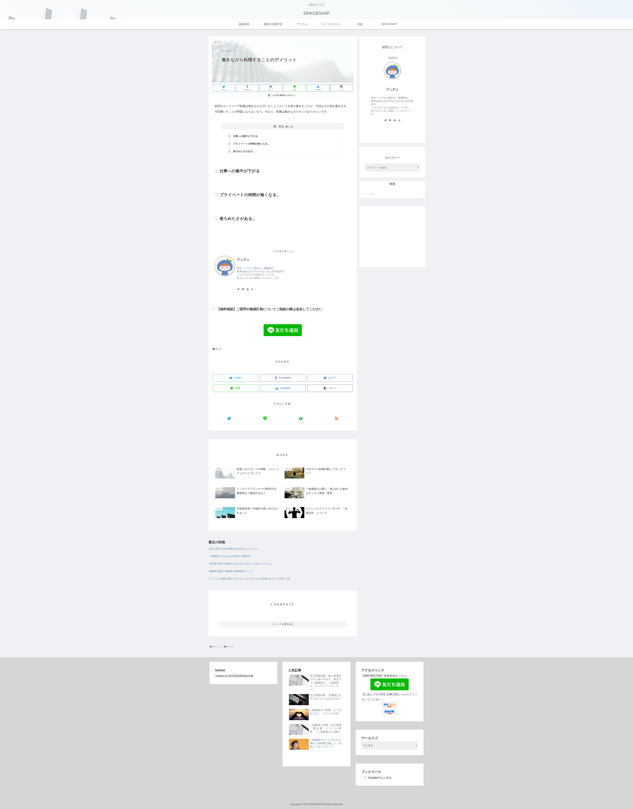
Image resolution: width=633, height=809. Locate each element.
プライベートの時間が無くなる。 (251, 143)
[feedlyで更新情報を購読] (248, 289)
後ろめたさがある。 (244, 151)
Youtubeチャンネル (380, 777)
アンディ (243, 259)
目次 (281, 126)
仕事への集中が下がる (245, 136)
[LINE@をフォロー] (243, 289)
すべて (219, 349)
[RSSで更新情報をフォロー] (252, 289)
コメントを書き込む (283, 624)
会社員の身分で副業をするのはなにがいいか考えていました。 (241, 563)
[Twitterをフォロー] (238, 289)
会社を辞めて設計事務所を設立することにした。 (234, 548)
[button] (422, 193)
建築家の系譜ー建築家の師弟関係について (231, 571)
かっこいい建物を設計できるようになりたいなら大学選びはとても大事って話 (249, 578)
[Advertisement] (392, 232)
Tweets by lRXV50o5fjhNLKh (232, 675)
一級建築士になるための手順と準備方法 (230, 556)
